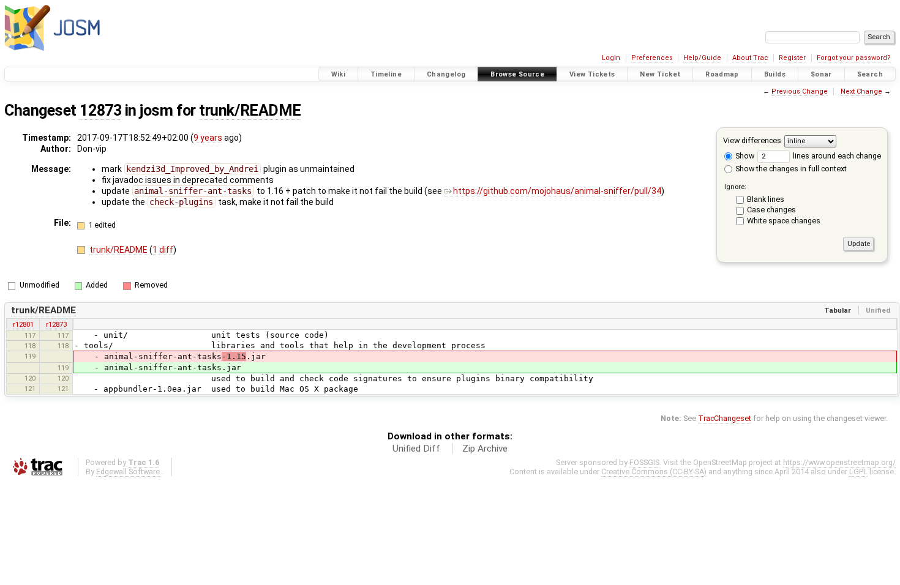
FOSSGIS (644, 462)
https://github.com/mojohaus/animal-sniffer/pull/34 (557, 191)
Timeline (386, 74)
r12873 (56, 324)
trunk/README (250, 110)
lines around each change (836, 155)
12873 (100, 110)
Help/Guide (702, 58)
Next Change (861, 91)
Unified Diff (416, 448)
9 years (207, 138)
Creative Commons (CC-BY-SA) (654, 471)
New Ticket (660, 74)
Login (611, 58)
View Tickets (592, 74)
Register (792, 58)
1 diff (162, 250)
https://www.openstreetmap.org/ (839, 462)
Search (870, 74)
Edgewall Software (128, 471)
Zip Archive (485, 448)
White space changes (783, 220)
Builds (775, 74)
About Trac (750, 58)
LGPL (858, 471)
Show (743, 155)
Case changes (771, 209)
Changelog (446, 74)
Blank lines (765, 199)
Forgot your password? (854, 58)
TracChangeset (724, 418)
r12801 (23, 324)
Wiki (338, 74)
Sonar (821, 74)
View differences (752, 140)
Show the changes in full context (790, 168)
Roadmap (722, 74)
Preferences (652, 58)
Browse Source (517, 74)
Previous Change (799, 91)
